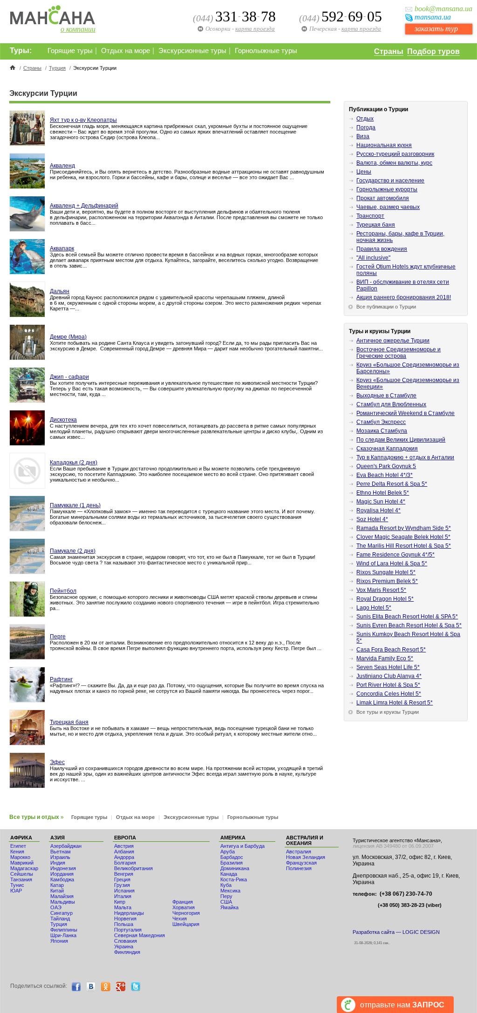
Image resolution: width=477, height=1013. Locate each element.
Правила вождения (381, 249)
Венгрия (123, 874)
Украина (123, 946)
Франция (182, 902)
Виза (362, 136)
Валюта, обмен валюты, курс (394, 163)
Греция (122, 879)
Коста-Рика (233, 879)
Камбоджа (62, 879)
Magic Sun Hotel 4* (380, 501)
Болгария (125, 862)
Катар (57, 885)
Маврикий (22, 862)
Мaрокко (20, 857)
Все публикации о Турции (386, 306)
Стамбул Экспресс (381, 422)
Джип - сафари (69, 377)
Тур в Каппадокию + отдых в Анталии (405, 457)
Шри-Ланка (63, 935)
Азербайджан (66, 846)
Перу (226, 896)
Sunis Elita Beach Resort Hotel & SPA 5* (407, 616)
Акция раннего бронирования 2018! (403, 297)
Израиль (60, 857)
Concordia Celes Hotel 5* (388, 694)
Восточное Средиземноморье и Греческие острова (398, 352)
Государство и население (390, 180)
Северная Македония (139, 935)
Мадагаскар (24, 868)
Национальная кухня (384, 145)
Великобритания (133, 868)
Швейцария (185, 924)
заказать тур (436, 29)
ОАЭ (55, 907)
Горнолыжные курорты (386, 189)
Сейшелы (21, 874)
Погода (365, 127)
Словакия (125, 941)
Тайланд (60, 918)
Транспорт (370, 216)
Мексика (230, 890)
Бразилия (231, 862)
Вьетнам (60, 851)
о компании (78, 29)
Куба (226, 885)
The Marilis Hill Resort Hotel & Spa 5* (403, 546)
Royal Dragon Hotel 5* (385, 599)
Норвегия (125, 918)
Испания (124, 890)
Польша (123, 924)
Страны (388, 51)
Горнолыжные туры (266, 50)
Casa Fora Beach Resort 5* (391, 649)
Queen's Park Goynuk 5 (386, 466)
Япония (59, 941)
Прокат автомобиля (382, 198)
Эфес (57, 762)
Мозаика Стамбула (381, 431)
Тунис (17, 885)
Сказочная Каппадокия (387, 448)
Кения (17, 851)
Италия (122, 896)
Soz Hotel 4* (372, 519)
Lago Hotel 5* (373, 607)
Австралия (298, 851)
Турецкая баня (69, 722)
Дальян (59, 291)
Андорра (124, 857)
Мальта (122, 907)
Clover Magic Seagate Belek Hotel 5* (403, 537)
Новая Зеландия (305, 857)
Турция (57, 68)
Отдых (365, 118)
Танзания (21, 879)
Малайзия (62, 896)
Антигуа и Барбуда (242, 846)
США (226, 902)
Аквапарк (62, 248)
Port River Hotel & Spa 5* (388, 685)
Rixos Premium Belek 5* (387, 581)
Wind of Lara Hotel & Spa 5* (391, 563)
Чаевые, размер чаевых (388, 207)
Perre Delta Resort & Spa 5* (391, 484)
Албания (124, 851)
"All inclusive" (373, 258)
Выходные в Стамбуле (386, 395)
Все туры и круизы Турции (387, 712)
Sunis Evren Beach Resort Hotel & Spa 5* (409, 625)
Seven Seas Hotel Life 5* (388, 667)
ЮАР (16, 890)
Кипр (119, 902)
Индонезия (63, 868)
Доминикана (234, 868)
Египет (18, 846)
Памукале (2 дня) (72, 551)
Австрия (124, 846)
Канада (228, 874)
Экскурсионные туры (192, 50)
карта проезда (361, 28)
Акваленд (62, 165)
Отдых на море (125, 50)
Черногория (186, 913)
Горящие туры (70, 50)
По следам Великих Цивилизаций (400, 439)
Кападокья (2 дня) (73, 462)
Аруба (227, 851)
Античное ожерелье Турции (392, 340)
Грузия (122, 885)
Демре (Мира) (68, 337)
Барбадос (231, 857)
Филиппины (63, 929)
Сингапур (61, 913)
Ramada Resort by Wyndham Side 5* (403, 528)
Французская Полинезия (301, 865)
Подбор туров (433, 51)
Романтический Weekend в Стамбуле (405, 413)
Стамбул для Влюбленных (391, 404)
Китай (57, 890)
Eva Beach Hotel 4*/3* (384, 475)
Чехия (179, 918)
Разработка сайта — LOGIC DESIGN (396, 932)
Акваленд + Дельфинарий (84, 205)
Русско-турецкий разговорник (395, 154)
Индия (57, 862)
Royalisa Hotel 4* (378, 510)
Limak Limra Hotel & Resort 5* (394, 702)
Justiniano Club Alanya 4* (389, 676)
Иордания (62, 874)
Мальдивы (62, 902)
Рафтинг (61, 679)
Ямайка (229, 907)
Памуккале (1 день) (75, 505)
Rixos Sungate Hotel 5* (386, 572)
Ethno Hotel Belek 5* (382, 493)
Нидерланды (129, 913)
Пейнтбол (63, 591)
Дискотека (63, 419)
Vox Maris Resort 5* (381, 590)
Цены (363, 171)
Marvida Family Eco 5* (384, 658)
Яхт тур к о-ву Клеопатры (83, 120)
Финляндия (127, 952)
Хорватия (183, 907)
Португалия (128, 929)
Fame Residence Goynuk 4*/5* (395, 554)
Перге (58, 636)
